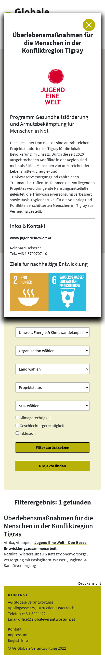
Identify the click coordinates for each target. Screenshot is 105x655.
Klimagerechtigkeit (36, 417)
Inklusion (28, 433)
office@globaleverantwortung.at (46, 619)
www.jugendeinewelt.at (30, 237)
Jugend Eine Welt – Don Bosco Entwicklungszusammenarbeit (45, 545)
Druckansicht (89, 583)
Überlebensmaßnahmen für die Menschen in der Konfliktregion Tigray (48, 526)
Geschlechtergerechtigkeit (42, 425)
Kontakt (14, 629)
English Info (18, 640)
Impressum (17, 634)
